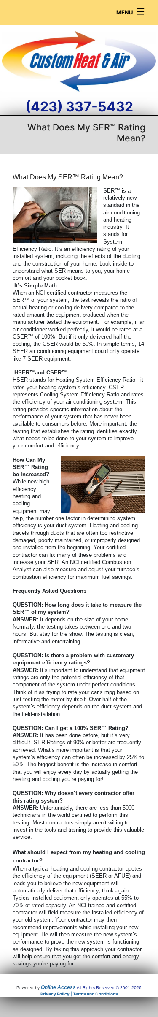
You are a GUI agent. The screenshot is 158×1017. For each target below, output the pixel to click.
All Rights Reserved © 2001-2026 (109, 987)
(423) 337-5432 (79, 106)
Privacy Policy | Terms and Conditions (79, 993)
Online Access (58, 987)
